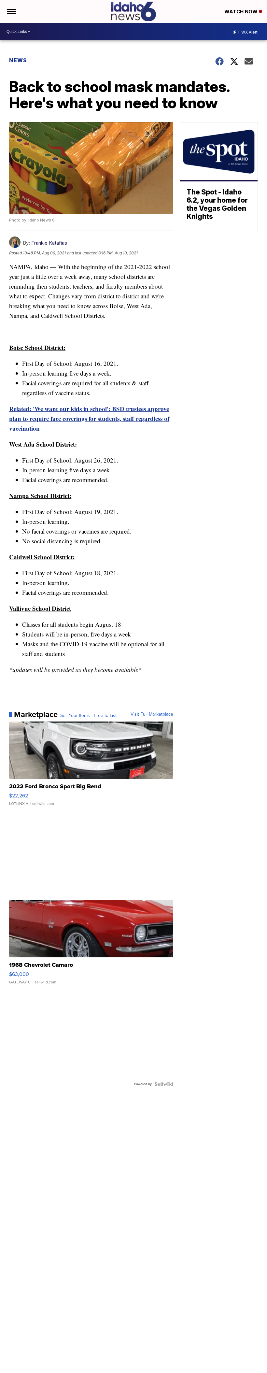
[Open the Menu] (11, 11)
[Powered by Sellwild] (163, 1084)
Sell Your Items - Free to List (88, 715)
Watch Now (241, 11)
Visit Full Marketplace (152, 714)
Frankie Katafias (49, 243)
